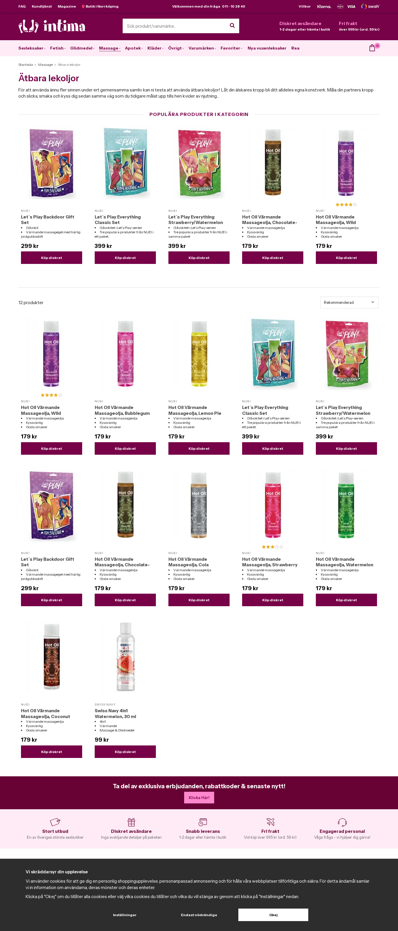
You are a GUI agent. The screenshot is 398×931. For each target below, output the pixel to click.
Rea (295, 48)
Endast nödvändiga (199, 915)
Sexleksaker (30, 48)
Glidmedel (81, 48)
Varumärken (201, 48)
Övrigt (175, 48)
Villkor (305, 6)
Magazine (67, 6)
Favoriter (230, 48)
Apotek (133, 48)
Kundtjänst (42, 6)
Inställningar (125, 915)
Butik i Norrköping (101, 6)
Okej (273, 915)
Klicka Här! (199, 797)
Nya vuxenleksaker (267, 48)
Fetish (57, 48)
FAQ (22, 6)
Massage (108, 48)
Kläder (154, 48)
